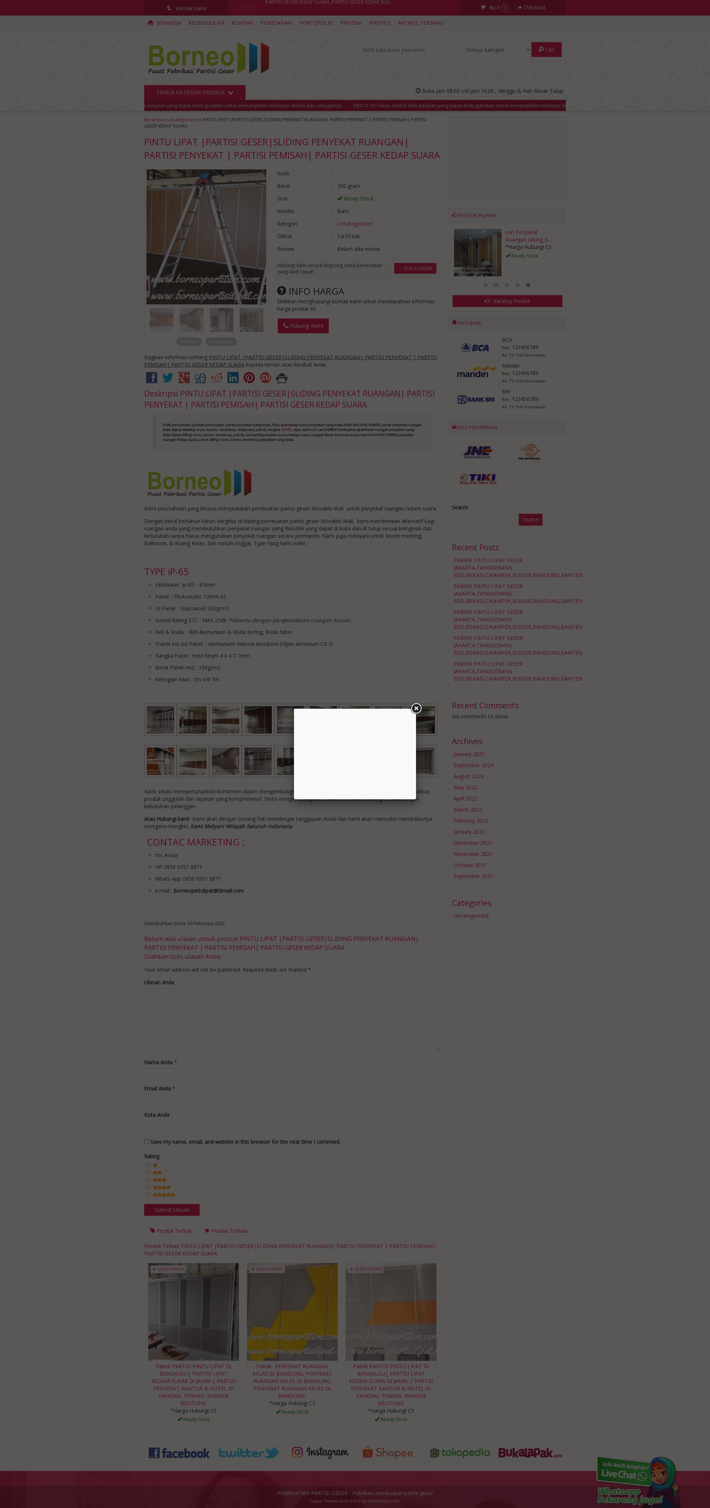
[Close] (416, 708)
